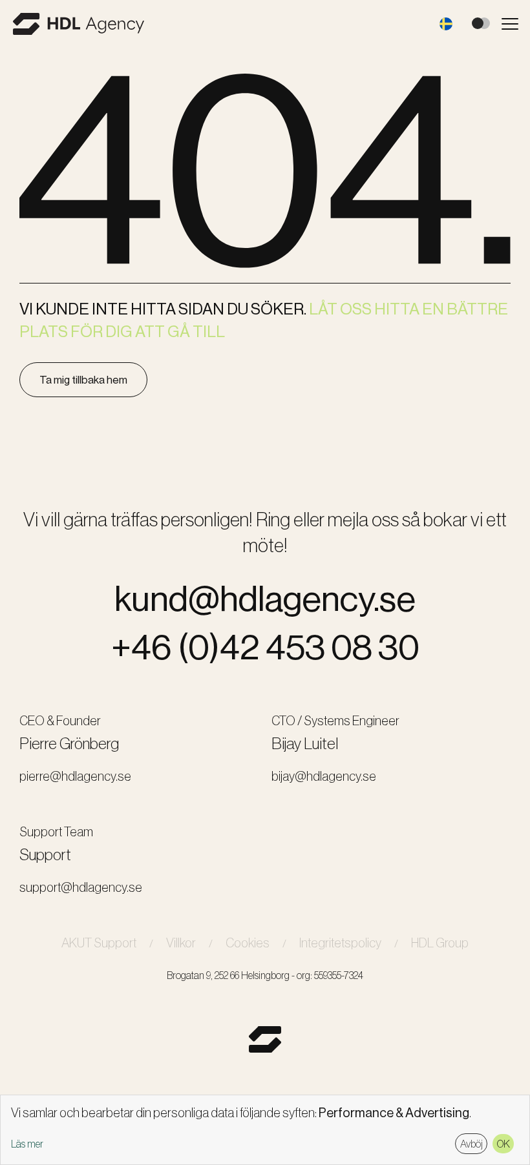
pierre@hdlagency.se (75, 776)
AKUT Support (98, 943)
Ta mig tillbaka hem (83, 379)
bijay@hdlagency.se (323, 776)
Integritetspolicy (340, 943)
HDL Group (440, 943)
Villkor (181, 943)
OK (503, 1144)
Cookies (248, 943)
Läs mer (27, 1144)
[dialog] (265, 1130)
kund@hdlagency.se (265, 599)
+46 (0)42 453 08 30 (265, 647)
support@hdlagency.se (80, 887)
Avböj (471, 1144)
